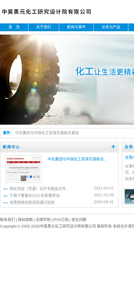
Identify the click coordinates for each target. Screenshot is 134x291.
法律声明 (43, 220)
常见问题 (78, 220)
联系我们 (7, 220)
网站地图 (25, 220)
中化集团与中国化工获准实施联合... (77, 159)
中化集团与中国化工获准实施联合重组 (47, 133)
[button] (27, 176)
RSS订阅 (61, 220)
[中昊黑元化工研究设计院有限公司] (51, 15)
